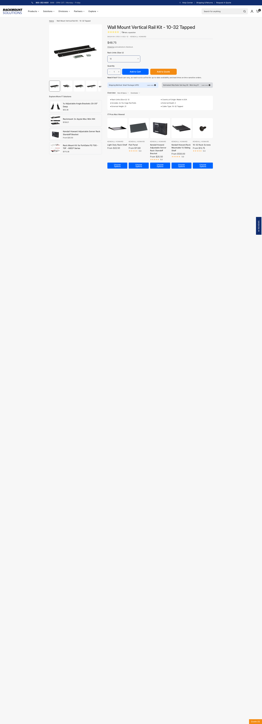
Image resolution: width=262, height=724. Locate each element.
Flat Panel (133, 145)
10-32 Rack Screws (202, 145)
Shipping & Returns (204, 3)
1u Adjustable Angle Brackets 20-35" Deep (80, 105)
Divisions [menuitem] (63, 11)
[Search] (244, 11)
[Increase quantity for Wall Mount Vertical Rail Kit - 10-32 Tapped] (119, 72)
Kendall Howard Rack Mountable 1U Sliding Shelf (181, 148)
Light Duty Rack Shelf (117, 145)
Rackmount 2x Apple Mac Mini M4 (79, 119)
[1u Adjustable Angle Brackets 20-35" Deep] (55, 106)
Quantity (111, 66)
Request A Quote (223, 3)
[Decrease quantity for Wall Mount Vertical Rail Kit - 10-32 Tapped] (110, 72)
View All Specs (122, 93)
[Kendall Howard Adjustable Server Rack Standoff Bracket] (55, 134)
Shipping (110, 47)
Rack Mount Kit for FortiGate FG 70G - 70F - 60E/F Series (80, 146)
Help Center (187, 3)
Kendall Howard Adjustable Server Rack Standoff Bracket (81, 133)
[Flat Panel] (139, 128)
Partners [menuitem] (78, 11)
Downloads (134, 93)
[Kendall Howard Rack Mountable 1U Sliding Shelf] (182, 128)
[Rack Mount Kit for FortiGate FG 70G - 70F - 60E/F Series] (55, 148)
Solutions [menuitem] (48, 11)
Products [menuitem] (32, 11)
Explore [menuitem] (92, 11)
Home (51, 21)
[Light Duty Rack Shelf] (117, 128)
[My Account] (252, 11)
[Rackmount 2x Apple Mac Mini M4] (55, 120)
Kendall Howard (115, 142)
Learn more (150, 85)
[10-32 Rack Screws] (203, 128)
